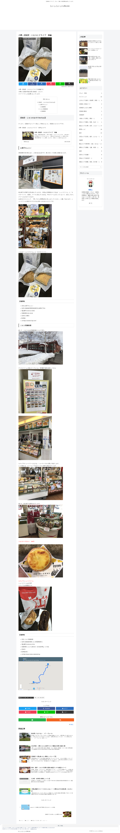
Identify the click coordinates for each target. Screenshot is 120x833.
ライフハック (90, 96)
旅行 (90, 133)
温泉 (90, 151)
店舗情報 (43, 106)
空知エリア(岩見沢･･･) (90, 158)
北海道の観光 (90, 111)
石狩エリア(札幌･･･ (90, 154)
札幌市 (90, 140)
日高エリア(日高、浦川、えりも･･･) (90, 136)
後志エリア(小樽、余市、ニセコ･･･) (26, 697)
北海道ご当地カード (90, 104)
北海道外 (90, 115)
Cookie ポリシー (33, 828)
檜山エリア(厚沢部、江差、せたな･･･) (90, 144)
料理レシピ (90, 129)
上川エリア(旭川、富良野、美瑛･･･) (90, 100)
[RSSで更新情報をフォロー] (60, 719)
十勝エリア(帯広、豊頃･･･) (90, 118)
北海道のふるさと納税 (90, 107)
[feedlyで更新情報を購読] (32, 719)
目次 (44, 99)
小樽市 (43, 697)
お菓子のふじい (44, 104)
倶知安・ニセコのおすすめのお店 (46, 102)
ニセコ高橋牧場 (44, 109)
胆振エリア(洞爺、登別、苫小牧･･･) (90, 162)
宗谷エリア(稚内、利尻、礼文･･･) (90, 122)
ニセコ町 (37, 697)
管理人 (90, 189)
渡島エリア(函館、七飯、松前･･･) (90, 147)
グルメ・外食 (90, 93)
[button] (101, 167)
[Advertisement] (60, 20)
